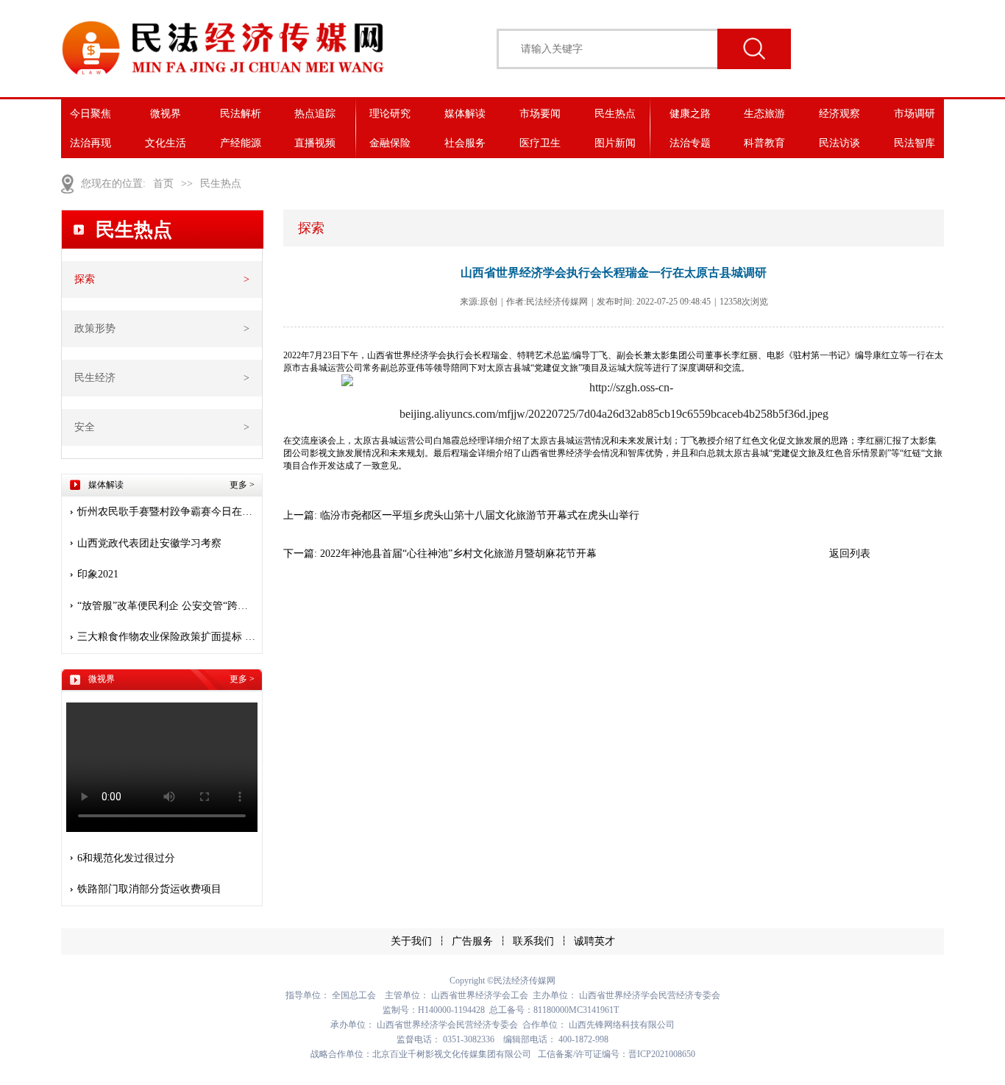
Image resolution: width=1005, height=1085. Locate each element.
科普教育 (764, 143)
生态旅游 (764, 113)
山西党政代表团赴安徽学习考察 (149, 543)
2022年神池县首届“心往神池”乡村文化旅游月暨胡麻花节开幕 (458, 553)
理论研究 (390, 113)
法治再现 (90, 143)
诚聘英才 (594, 941)
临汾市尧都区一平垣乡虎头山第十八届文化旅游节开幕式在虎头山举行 (479, 515)
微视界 (165, 113)
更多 (242, 485)
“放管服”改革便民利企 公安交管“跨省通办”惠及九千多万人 (167, 605)
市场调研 (914, 113)
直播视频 (314, 143)
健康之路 (690, 113)
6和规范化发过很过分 (126, 858)
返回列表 (849, 553)
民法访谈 (839, 143)
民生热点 (615, 113)
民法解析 (240, 113)
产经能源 (240, 143)
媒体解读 (465, 113)
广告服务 (472, 941)
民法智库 (914, 143)
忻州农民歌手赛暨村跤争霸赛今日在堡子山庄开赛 (167, 511)
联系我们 (533, 941)
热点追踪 (314, 113)
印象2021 (97, 574)
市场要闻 (540, 113)
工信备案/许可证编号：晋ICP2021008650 (616, 1054)
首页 (163, 183)
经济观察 (839, 113)
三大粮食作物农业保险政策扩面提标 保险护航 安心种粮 (167, 636)
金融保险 (390, 143)
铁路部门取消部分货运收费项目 (149, 888)
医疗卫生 (540, 143)
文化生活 (165, 143)
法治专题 (690, 143)
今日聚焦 (90, 113)
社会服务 (465, 143)
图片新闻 (615, 143)
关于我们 (411, 941)
